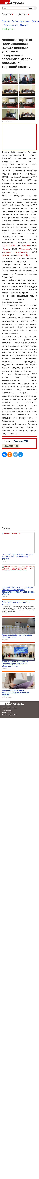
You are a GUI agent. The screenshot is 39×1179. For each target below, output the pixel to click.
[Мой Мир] (20, 454)
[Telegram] (15, 454)
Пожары (24, 25)
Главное (6, 21)
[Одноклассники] (9, 454)
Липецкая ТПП (21, 441)
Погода (35, 21)
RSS (15, 715)
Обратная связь (7, 710)
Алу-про (26, 246)
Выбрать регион (7, 712)
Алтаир (5, 255)
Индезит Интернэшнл (15, 252)
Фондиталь (25, 249)
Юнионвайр (22, 255)
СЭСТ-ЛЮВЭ (8, 246)
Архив (15, 21)
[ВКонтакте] (4, 454)
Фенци (5, 249)
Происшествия (11, 25)
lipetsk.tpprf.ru (9, 121)
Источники (25, 21)
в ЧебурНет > (8, 29)
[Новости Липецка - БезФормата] (12, 2)
